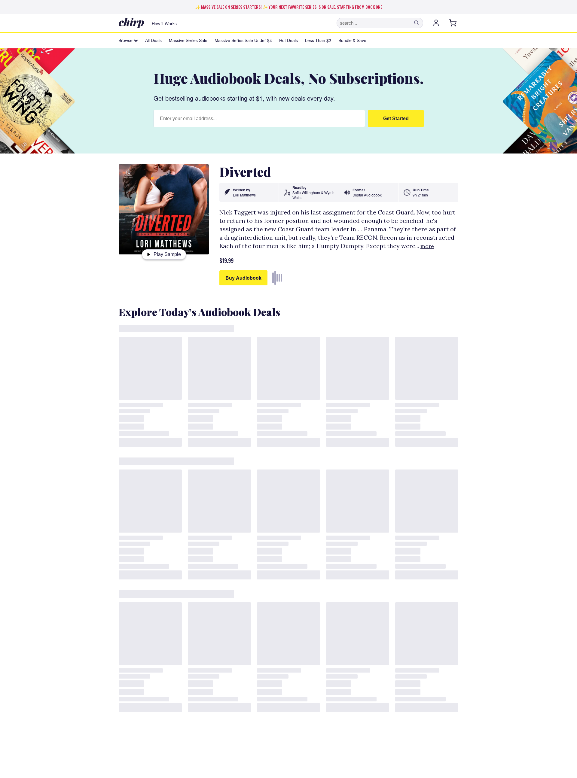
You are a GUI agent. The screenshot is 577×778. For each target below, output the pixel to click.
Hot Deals (288, 40)
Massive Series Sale (188, 40)
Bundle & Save (352, 40)
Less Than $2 (318, 40)
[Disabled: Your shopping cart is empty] (453, 23)
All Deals (153, 40)
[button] (416, 22)
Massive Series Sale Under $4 (243, 40)
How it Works (164, 23)
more (427, 246)
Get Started (396, 118)
